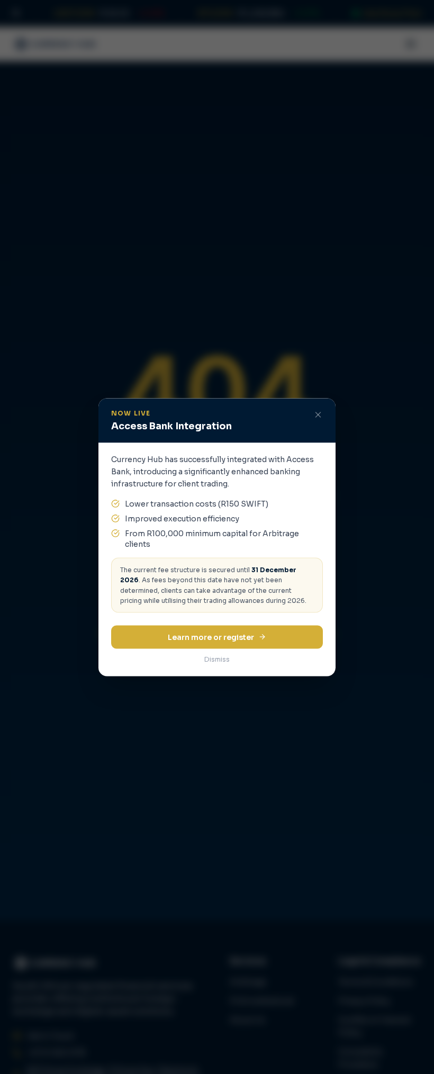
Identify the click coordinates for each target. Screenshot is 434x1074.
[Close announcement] (318, 414)
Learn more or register (211, 637)
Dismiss (217, 659)
